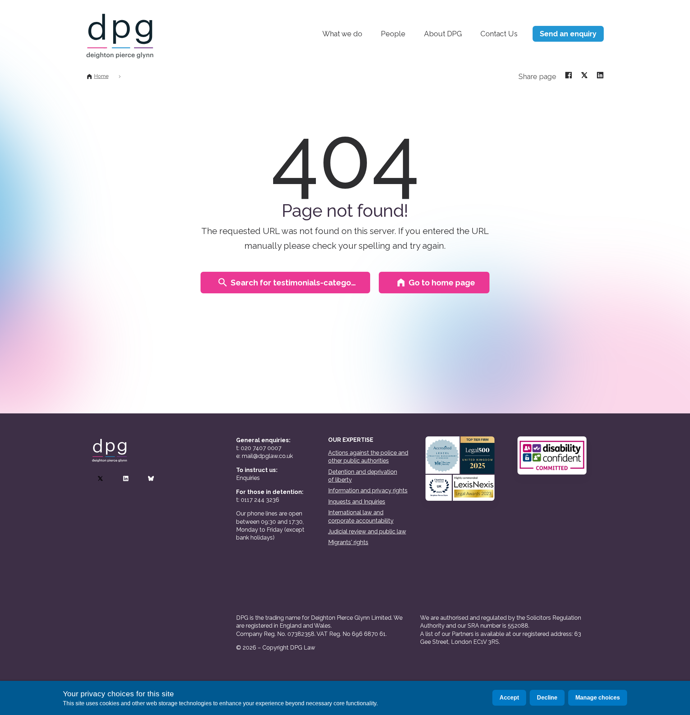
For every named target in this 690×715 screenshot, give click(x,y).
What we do (342, 33)
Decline (547, 698)
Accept (509, 698)
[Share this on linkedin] (600, 74)
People (393, 33)
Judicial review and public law (367, 531)
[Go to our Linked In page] (126, 478)
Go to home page (442, 282)
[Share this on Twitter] (584, 74)
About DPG (443, 33)
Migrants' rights (348, 542)
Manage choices (597, 698)
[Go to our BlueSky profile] (151, 478)
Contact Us (499, 33)
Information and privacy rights (368, 490)
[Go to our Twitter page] (100, 478)
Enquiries (248, 478)
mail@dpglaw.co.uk (267, 456)
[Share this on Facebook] (568, 74)
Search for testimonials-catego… (293, 282)
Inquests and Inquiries (356, 501)
